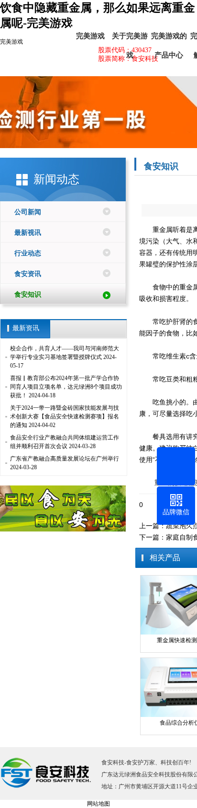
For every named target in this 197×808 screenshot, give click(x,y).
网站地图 (98, 803)
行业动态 (27, 253)
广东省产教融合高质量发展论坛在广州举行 (64, 458)
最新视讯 (27, 232)
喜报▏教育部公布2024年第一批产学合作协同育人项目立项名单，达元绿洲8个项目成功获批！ (66, 387)
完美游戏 (11, 41)
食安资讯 (27, 273)
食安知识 (27, 294)
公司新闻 (27, 212)
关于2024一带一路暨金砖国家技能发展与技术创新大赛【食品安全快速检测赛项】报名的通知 (64, 416)
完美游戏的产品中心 (169, 39)
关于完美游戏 (130, 39)
